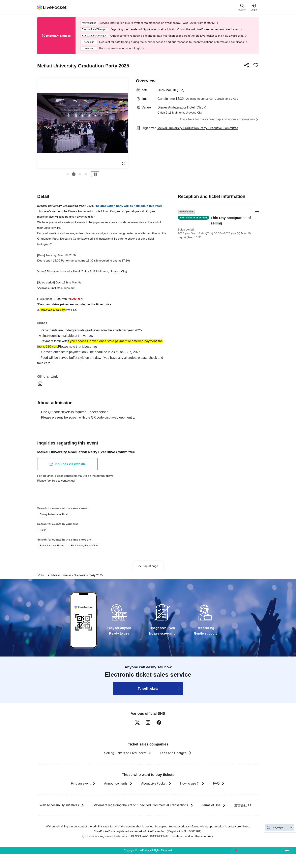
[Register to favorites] (256, 65)
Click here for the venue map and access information (217, 119)
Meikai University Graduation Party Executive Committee (197, 128)
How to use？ (189, 783)
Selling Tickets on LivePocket (125, 753)
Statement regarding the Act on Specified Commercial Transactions (140, 805)
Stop (95, 174)
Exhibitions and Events (52, 545)
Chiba (43, 530)
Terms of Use (211, 805)
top (43, 575)
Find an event (80, 783)
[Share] (246, 65)
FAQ (216, 783)
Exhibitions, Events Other (84, 545)
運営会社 (240, 805)
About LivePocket (153, 783)
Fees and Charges (173, 753)
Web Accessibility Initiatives (59, 805)
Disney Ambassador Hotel (54, 514)
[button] (67, 174)
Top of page (150, 566)
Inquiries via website (70, 464)
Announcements (115, 783)
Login (254, 9)
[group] (82, 123)
